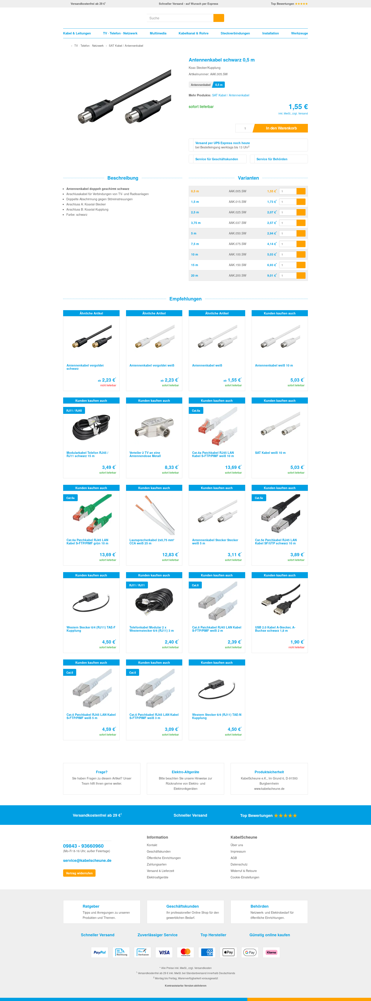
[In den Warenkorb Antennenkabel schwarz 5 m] (301, 233)
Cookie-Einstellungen (245, 877)
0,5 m (195, 191)
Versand (303, 113)
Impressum (238, 851)
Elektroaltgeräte (157, 877)
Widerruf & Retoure (244, 871)
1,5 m (195, 201)
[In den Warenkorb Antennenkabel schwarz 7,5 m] (301, 244)
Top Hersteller (213, 934)
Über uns (237, 845)
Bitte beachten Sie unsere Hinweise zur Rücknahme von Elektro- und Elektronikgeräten (185, 783)
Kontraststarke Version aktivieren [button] (185, 985)
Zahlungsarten (157, 864)
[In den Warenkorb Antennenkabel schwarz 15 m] (301, 265)
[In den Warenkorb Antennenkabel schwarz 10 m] (301, 254)
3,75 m (196, 222)
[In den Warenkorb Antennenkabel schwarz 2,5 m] (301, 212)
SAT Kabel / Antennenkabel (230, 95)
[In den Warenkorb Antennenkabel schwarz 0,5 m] (301, 191)
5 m (193, 233)
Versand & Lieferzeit (160, 871)
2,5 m (195, 212)
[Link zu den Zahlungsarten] (185, 954)
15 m (194, 265)
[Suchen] (218, 18)
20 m (194, 275)
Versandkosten (203, 968)
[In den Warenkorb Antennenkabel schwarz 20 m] (301, 275)
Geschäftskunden (159, 851)
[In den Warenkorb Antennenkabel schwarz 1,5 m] (301, 202)
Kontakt (152, 845)
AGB (234, 858)
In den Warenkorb (281, 128)
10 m (194, 254)
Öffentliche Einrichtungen (164, 858)
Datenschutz (239, 864)
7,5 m (195, 244)
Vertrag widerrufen (79, 873)
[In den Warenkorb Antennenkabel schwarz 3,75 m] (301, 223)
